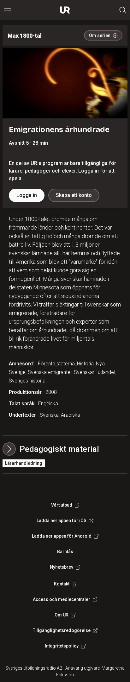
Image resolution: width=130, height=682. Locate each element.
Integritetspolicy (62, 645)
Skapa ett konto (74, 195)
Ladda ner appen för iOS (61, 520)
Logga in (26, 195)
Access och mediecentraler (61, 599)
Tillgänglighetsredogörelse (62, 630)
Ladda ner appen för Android (62, 536)
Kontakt (61, 583)
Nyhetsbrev (61, 567)
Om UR (61, 614)
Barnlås (65, 551)
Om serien (99, 35)
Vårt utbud (61, 505)
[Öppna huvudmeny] (7, 10)
